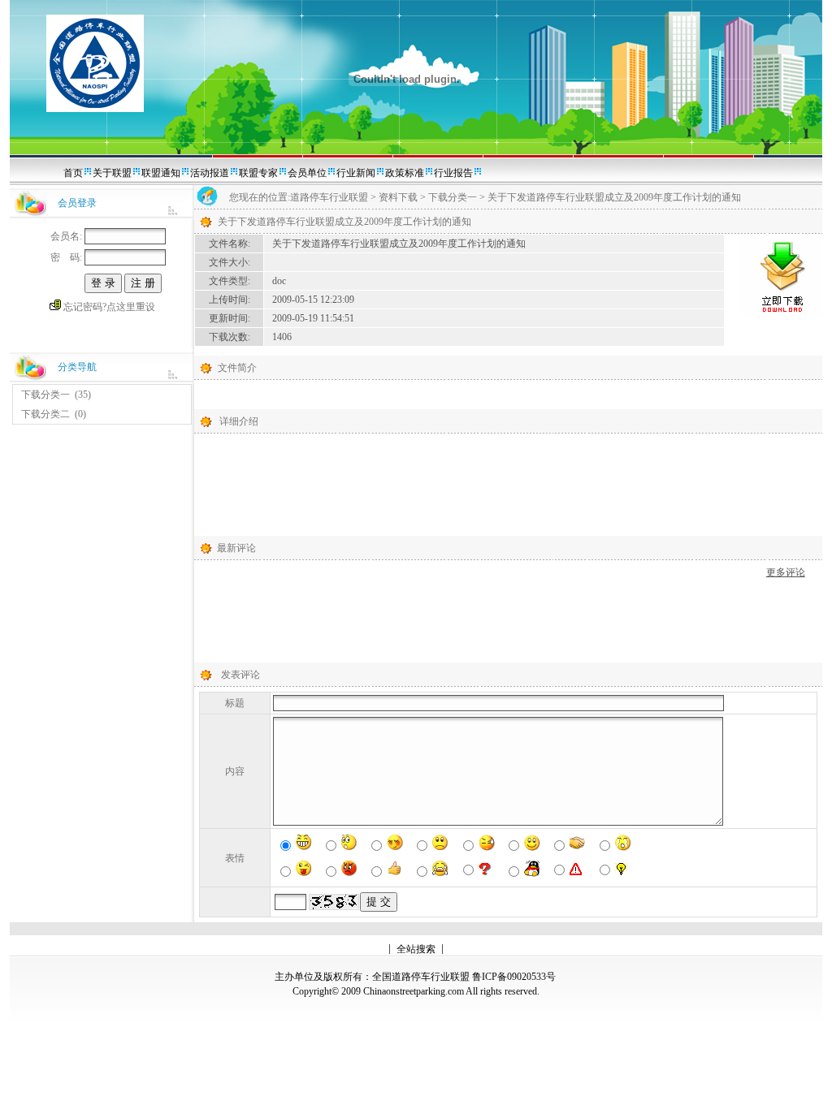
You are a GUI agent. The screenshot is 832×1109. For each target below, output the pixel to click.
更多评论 (785, 572)
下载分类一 (45, 394)
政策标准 (404, 173)
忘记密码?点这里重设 (109, 307)
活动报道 (209, 173)
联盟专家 (258, 173)
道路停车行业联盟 (329, 197)
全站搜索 (416, 949)
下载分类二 (45, 414)
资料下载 (398, 197)
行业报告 (453, 173)
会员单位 (307, 173)
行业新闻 (355, 173)
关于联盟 (112, 173)
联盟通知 (160, 173)
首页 (73, 173)
